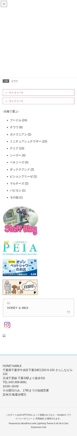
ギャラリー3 (16, 92)
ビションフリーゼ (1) (23, 176)
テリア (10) (17, 148)
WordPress (26, 423)
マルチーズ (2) (19, 183)
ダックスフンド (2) (22, 169)
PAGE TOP (71, 419)
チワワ (14, 81)
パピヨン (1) (17, 190)
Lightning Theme (45, 423)
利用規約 (40, 418)
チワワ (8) (16, 127)
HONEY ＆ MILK (17, 307)
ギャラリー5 (16, 101)
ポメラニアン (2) (20, 134)
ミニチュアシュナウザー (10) (28, 141)
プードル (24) (18, 120)
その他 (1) (16, 197)
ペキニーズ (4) (19, 162)
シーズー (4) (17, 155)
